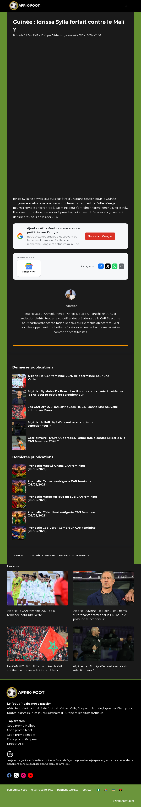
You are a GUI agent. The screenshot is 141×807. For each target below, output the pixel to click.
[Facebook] (9, 775)
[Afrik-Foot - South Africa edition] (106, 790)
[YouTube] (30, 775)
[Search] (126, 6)
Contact (88, 790)
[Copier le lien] (121, 266)
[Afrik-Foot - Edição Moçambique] (113, 790)
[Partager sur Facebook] (101, 266)
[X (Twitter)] (16, 775)
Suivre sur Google (100, 236)
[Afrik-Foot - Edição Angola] (120, 790)
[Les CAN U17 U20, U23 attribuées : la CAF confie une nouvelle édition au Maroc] (37, 643)
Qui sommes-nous (17, 790)
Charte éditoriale (42, 790)
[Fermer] (121, 236)
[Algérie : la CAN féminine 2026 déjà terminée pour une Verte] (37, 588)
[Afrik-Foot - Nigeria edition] (98, 790)
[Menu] (132, 6)
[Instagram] (23, 775)
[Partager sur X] (108, 266)
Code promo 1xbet (19, 730)
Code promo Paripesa (22, 739)
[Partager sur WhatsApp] (114, 266)
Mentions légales (67, 790)
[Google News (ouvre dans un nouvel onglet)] (29, 268)
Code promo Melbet (21, 725)
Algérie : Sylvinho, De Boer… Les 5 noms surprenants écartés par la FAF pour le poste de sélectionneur (100, 615)
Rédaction (58, 35)
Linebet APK (15, 743)
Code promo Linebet (21, 734)
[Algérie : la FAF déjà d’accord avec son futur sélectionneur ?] (103, 643)
